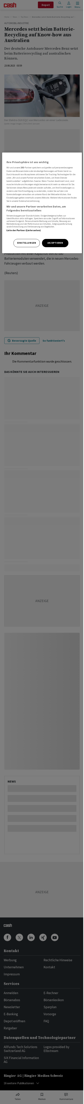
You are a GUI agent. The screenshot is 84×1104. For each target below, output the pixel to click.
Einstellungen (26, 242)
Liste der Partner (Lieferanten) (23, 230)
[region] (42, 203)
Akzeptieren (55, 242)
